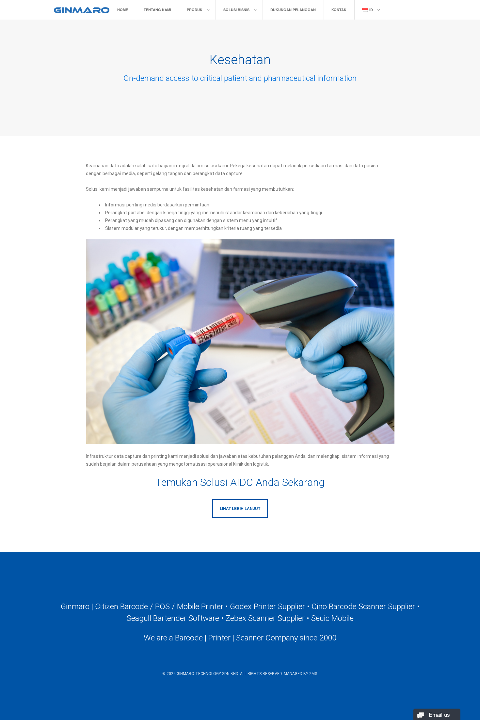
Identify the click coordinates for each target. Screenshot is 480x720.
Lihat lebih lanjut (240, 508)
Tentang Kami (157, 9)
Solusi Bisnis (236, 9)
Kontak (338, 9)
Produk (194, 9)
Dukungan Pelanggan (293, 9)
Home (122, 9)
